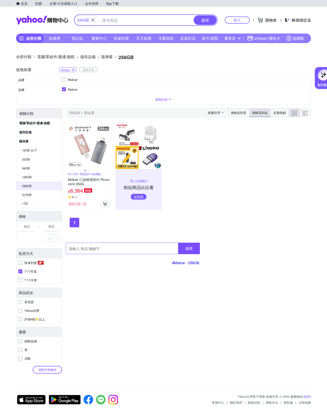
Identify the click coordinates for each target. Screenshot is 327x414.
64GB (26, 168)
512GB (27, 194)
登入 (237, 19)
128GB (27, 177)
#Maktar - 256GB (185, 262)
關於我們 (236, 402)
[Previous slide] (69, 146)
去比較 (139, 196)
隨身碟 (23, 141)
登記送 (77, 38)
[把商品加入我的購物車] (105, 204)
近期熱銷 (279, 112)
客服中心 (218, 402)
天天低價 (143, 38)
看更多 (230, 38)
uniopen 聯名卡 (267, 38)
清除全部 (88, 69)
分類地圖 (305, 402)
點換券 (55, 38)
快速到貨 (121, 38)
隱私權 (288, 402)
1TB (25, 203)
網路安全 (272, 402)
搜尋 (189, 248)
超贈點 (298, 38)
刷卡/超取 (210, 38)
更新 (307, 396)
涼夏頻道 (166, 38)
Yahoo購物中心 (42, 20)
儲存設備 (25, 132)
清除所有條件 (47, 369)
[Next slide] (108, 146)
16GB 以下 (29, 150)
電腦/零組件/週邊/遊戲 (34, 123)
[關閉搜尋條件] (93, 20)
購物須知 (254, 402)
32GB (26, 159)
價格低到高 (238, 112)
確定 (50, 238)
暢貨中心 (99, 38)
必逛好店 (188, 38)
